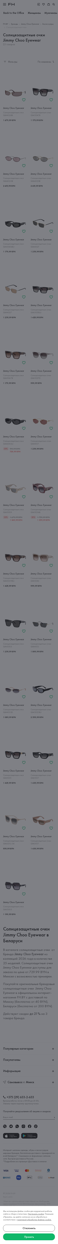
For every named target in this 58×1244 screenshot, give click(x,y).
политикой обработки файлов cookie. (34, 1219)
